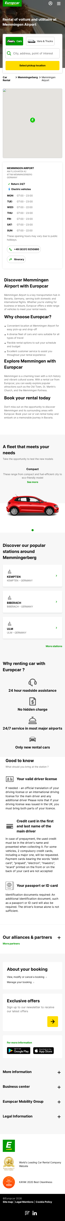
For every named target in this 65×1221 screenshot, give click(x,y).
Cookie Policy (44, 1201)
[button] (32, 120)
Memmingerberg (28, 77)
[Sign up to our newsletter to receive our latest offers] (52, 1021)
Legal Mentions (24, 1201)
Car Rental (6, 79)
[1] (32, 530)
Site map (8, 1201)
